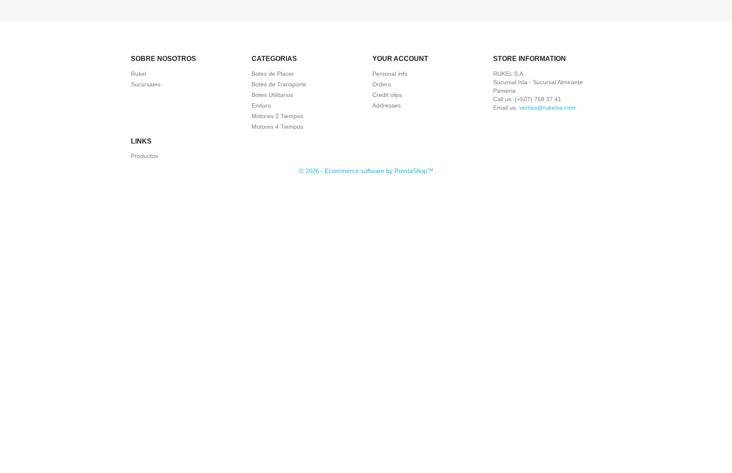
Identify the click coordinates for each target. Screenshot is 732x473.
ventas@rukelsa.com (547, 107)
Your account (400, 58)
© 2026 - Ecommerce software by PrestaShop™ (366, 170)
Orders (381, 84)
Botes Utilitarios (272, 94)
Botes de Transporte (279, 84)
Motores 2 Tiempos (277, 116)
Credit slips (387, 94)
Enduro (261, 105)
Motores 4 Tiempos (277, 126)
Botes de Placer (273, 73)
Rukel (138, 73)
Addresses (386, 105)
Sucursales (146, 84)
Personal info (390, 73)
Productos (144, 155)
